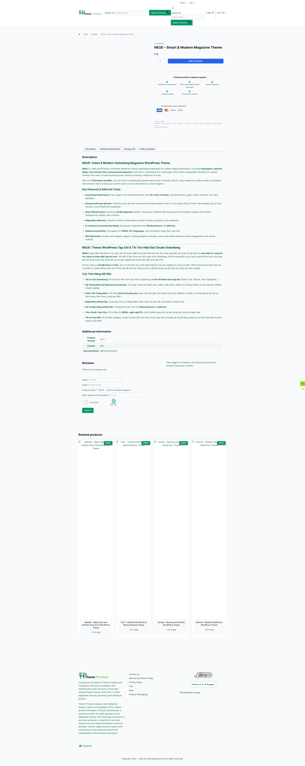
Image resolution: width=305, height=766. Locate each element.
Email (85, 385)
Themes (159, 43)
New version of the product (96, 395)
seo (158, 125)
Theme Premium (163, 127)
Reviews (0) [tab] (130, 149)
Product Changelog (138, 694)
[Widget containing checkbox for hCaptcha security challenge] (100, 402)
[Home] (79, 34)
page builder (208, 123)
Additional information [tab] (110, 149)
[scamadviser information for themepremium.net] (203, 692)
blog (159, 123)
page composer (218, 123)
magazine (180, 123)
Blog (131, 690)
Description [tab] (90, 149)
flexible (174, 123)
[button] (188, 9)
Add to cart (196, 61)
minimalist (195, 123)
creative (168, 123)
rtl (155, 125)
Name (86, 380)
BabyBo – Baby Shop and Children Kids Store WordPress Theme (96, 625)
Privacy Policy (135, 682)
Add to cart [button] (131, 636)
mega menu (187, 123)
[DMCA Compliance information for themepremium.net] (203, 675)
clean (163, 123)
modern (202, 123)
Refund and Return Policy (141, 678)
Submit (87, 410)
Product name (89, 390)
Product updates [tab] (147, 149)
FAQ (131, 686)
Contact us (134, 674)
